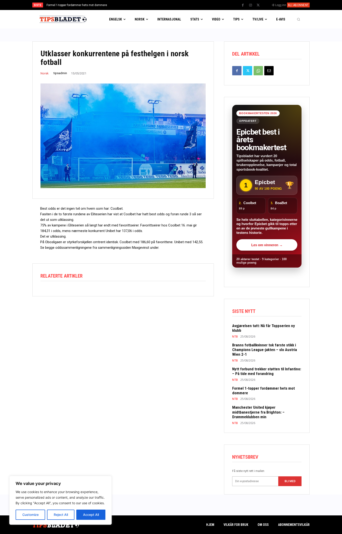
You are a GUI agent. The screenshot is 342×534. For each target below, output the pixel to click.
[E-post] (269, 70)
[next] (186, 5)
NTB (235, 336)
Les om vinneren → (267, 245)
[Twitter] (258, 5)
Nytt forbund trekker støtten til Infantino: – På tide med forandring (266, 371)
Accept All (91, 515)
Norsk (44, 73)
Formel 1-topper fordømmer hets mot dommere (77, 5)
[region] (60, 500)
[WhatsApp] (258, 70)
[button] (298, 19)
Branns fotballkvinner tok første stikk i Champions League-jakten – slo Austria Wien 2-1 (264, 350)
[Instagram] (250, 5)
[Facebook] (243, 5)
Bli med (290, 481)
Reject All (61, 515)
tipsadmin (60, 73)
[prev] (179, 5)
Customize (30, 515)
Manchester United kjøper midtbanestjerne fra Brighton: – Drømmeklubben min (258, 412)
